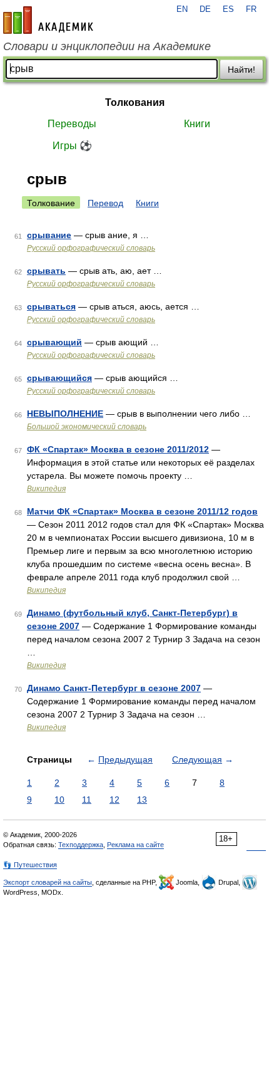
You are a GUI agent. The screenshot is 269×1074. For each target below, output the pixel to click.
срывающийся (59, 378)
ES (228, 9)
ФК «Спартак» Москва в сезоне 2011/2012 (118, 449)
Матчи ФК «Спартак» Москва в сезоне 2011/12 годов (142, 511)
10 (59, 800)
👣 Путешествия (30, 864)
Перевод (105, 203)
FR (251, 9)
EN (182, 9)
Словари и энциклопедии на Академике (107, 46)
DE (205, 9)
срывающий (54, 342)
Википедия (46, 488)
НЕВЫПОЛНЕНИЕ (65, 414)
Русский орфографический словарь (91, 248)
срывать (46, 271)
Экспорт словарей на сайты (47, 882)
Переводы (72, 123)
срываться (51, 306)
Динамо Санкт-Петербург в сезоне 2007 (114, 688)
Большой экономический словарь (86, 426)
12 (114, 800)
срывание (49, 235)
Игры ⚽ (72, 145)
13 (142, 800)
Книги (197, 123)
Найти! (241, 70)
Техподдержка (80, 844)
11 (86, 800)
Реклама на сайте (135, 844)
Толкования (135, 102)
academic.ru (48, 20)
